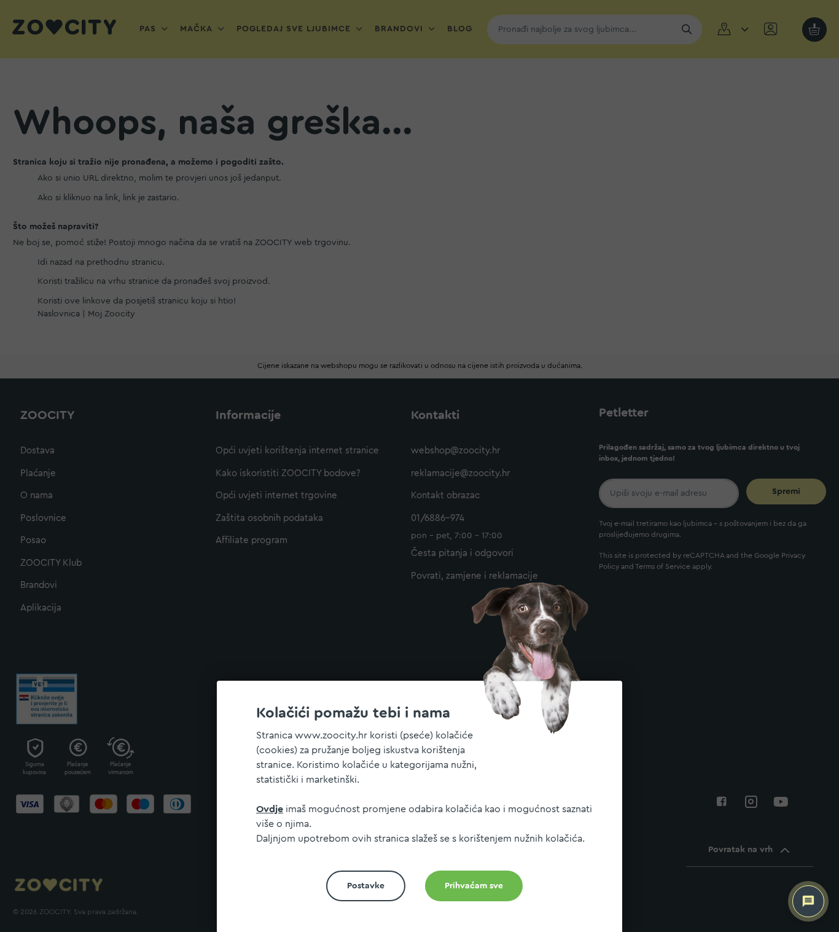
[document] (424, 811)
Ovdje (269, 809)
